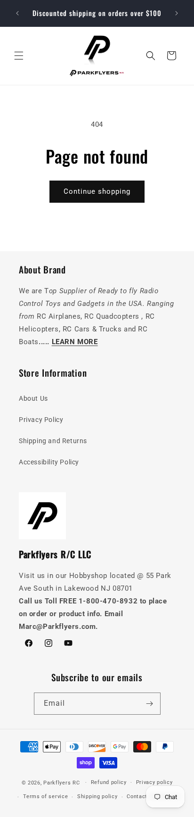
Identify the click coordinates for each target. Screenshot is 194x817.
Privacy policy (154, 782)
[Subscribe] (149, 704)
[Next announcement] (176, 13)
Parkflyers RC (62, 782)
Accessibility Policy (49, 462)
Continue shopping (97, 191)
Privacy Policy (41, 419)
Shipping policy (97, 796)
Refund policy (109, 782)
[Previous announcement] (17, 13)
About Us (33, 398)
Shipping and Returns (53, 441)
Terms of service (45, 796)
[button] (18, 55)
